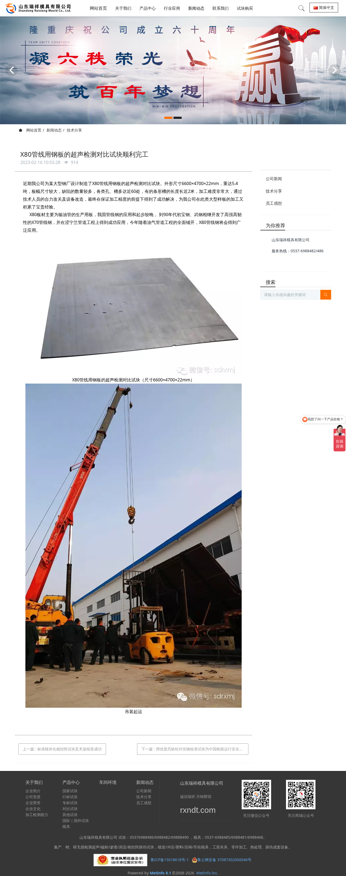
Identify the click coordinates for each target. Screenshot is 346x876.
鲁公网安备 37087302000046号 (224, 859)
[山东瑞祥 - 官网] (39, 8)
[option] (173, 70)
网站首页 (98, 8)
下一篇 (194, 748)
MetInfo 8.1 (160, 872)
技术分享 (74, 130)
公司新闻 (274, 178)
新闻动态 (54, 130)
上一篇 (62, 748)
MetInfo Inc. (207, 872)
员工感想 (274, 203)
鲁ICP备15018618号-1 (170, 859)
